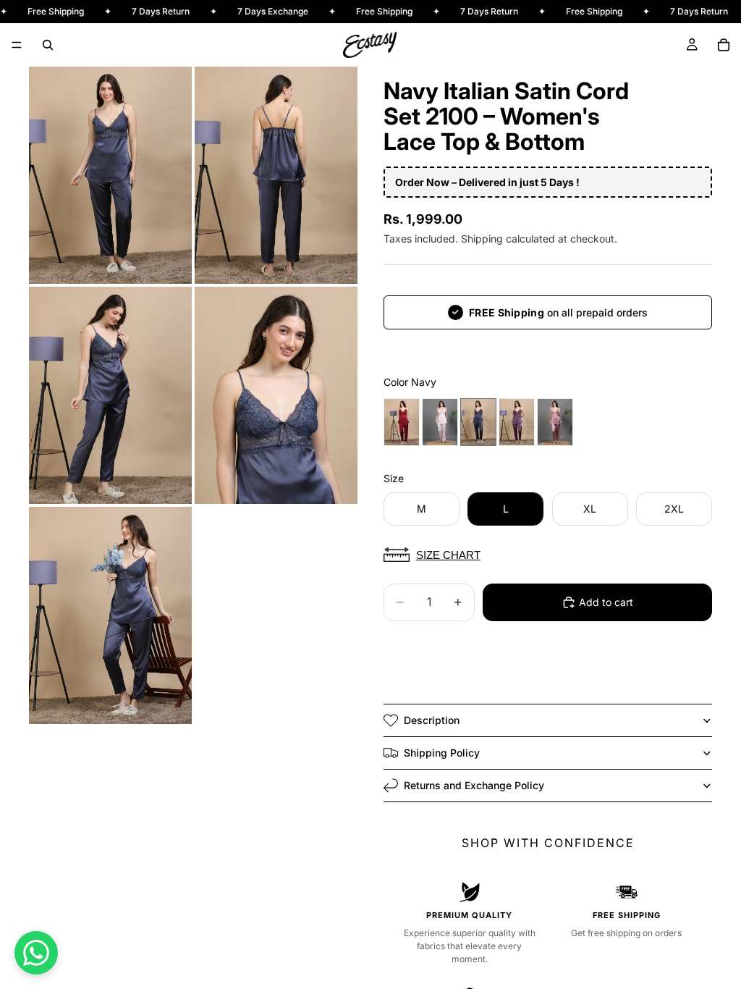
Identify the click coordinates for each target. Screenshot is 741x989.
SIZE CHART (448, 555)
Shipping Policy (442, 752)
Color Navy (410, 382)
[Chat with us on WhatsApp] (36, 953)
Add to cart (606, 602)
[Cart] (724, 45)
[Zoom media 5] (110, 615)
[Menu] (16, 45)
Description (432, 720)
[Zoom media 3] (110, 395)
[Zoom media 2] (276, 175)
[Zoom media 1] (110, 175)
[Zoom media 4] (276, 395)
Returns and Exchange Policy (474, 785)
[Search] (48, 45)
